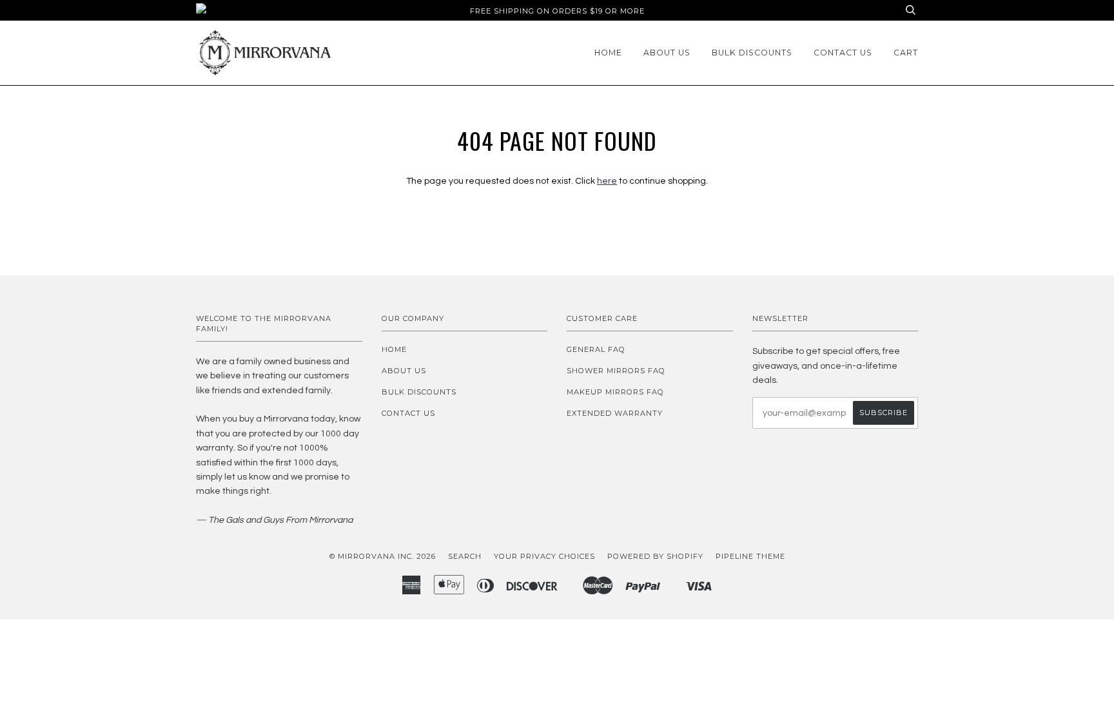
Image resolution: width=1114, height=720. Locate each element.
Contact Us (843, 52)
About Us (666, 52)
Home (608, 52)
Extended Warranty (615, 413)
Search (465, 556)
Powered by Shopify (655, 556)
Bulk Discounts (752, 52)
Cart (906, 52)
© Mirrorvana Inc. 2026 (382, 556)
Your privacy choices (544, 556)
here (607, 181)
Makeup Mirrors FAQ (615, 391)
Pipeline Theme (750, 556)
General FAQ (596, 349)
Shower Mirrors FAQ (616, 370)
